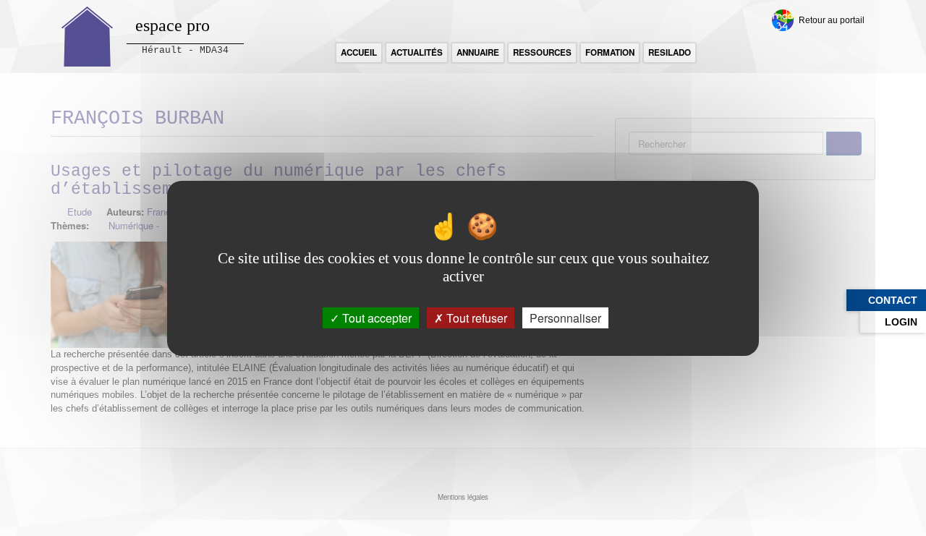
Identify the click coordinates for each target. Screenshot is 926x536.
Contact (892, 300)
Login (901, 322)
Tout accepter (375, 317)
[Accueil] (87, 37)
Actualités (417, 52)
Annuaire (477, 52)
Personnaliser (565, 317)
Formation (609, 52)
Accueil (359, 52)
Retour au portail (832, 20)
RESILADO (669, 52)
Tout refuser (475, 317)
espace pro (172, 25)
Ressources (542, 52)
